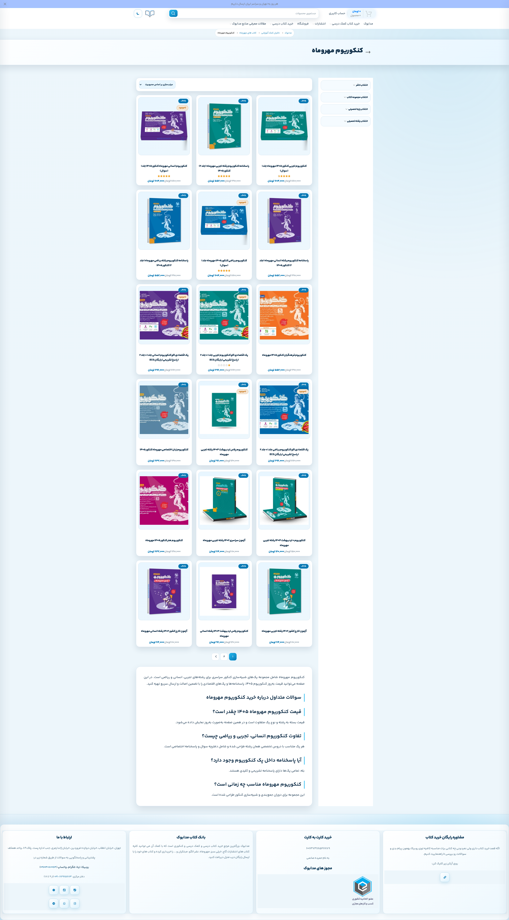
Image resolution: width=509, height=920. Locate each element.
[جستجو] (173, 13)
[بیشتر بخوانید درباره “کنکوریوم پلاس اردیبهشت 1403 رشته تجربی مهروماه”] (228, 438)
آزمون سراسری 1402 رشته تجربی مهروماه (224, 540)
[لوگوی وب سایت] (149, 13)
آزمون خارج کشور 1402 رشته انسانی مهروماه (164, 631)
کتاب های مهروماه (247, 33)
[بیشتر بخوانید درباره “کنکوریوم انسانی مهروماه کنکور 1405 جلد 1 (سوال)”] (168, 154)
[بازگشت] (368, 52)
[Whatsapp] (64, 903)
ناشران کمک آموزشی (270, 33)
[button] (288, 154)
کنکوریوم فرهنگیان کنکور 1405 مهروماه (284, 355)
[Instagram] (75, 903)
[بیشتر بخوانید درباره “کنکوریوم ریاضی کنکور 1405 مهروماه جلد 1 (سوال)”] (228, 249)
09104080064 (48, 867)
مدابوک (288, 33)
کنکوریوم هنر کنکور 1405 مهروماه (164, 540)
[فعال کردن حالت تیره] (138, 14)
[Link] (445, 877)
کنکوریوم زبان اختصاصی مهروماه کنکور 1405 (164, 450)
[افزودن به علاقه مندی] (279, 154)
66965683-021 (63, 877)
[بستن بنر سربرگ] (5, 4)
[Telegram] (53, 903)
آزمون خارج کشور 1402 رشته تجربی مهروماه (284, 631)
